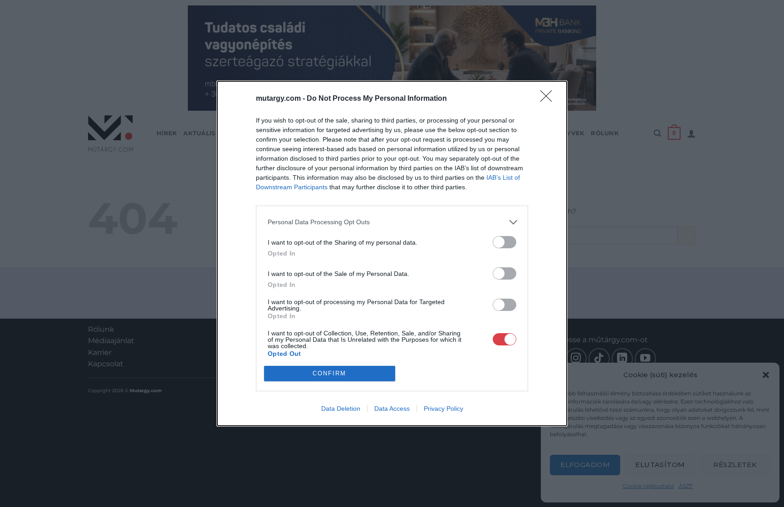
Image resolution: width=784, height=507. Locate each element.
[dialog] (392, 253)
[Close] (549, 99)
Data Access (392, 408)
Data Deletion (340, 408)
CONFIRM (329, 373)
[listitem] (392, 222)
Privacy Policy (443, 408)
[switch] (504, 242)
